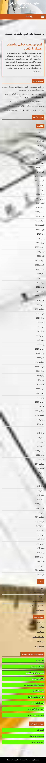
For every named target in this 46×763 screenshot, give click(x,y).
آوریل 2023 (40, 243)
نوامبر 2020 (40, 353)
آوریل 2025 (40, 154)
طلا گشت (41, 627)
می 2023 (41, 238)
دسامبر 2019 (39, 402)
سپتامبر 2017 (39, 517)
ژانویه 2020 (40, 397)
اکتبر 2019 (40, 406)
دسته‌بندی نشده (38, 601)
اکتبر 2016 (40, 565)
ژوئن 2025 (40, 145)
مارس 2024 (40, 198)
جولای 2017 (40, 526)
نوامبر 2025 (40, 136)
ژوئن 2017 (40, 530)
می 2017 (41, 535)
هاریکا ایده (40, 641)
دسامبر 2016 (39, 557)
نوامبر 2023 (40, 216)
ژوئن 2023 (40, 234)
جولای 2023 (40, 229)
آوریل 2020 (40, 384)
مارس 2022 (40, 287)
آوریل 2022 (40, 282)
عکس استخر (39, 610)
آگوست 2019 (39, 415)
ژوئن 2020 (40, 375)
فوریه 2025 (40, 163)
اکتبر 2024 (40, 172)
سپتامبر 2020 (39, 362)
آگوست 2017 (39, 521)
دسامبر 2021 (39, 296)
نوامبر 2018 (40, 455)
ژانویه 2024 (40, 207)
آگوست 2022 (39, 265)
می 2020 (41, 380)
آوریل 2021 (40, 331)
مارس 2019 (40, 437)
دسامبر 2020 (39, 349)
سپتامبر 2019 (39, 411)
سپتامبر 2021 (39, 309)
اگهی (42, 588)
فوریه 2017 (40, 548)
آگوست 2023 (39, 225)
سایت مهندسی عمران (36, 605)
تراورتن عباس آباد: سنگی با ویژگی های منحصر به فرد (25, 106)
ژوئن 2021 (40, 322)
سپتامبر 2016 (39, 570)
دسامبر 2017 (39, 504)
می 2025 (41, 150)
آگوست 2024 (39, 181)
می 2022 (41, 278)
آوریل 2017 (40, 539)
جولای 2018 (40, 473)
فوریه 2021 (40, 340)
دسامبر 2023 (39, 212)
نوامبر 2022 (40, 251)
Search (17, 16)
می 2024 (41, 190)
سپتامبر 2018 (39, 464)
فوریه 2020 (40, 393)
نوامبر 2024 (40, 167)
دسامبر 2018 (39, 450)
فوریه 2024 (40, 203)
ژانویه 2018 (40, 499)
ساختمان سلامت (38, 637)
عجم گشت (40, 632)
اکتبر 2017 (40, 512)
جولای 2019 (40, 420)
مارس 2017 (40, 543)
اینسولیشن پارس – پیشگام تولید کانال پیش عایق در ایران (24, 110)
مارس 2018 (40, 490)
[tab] (42, 16)
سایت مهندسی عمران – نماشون (23, 5)
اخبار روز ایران (39, 646)
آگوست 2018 (39, 468)
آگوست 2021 (39, 313)
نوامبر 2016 (40, 561)
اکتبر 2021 (40, 305)
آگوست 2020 (39, 366)
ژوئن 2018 (40, 477)
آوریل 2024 (40, 194)
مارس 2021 (40, 335)
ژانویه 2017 (40, 552)
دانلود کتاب (40, 596)
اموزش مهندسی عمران (36, 592)
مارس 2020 (40, 389)
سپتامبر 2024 (39, 176)
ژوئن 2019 (40, 424)
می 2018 (41, 482)
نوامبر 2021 (40, 300)
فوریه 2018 (40, 495)
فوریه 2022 (40, 291)
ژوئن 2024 (40, 185)
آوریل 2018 (40, 486)
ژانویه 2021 (40, 344)
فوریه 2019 (40, 442)
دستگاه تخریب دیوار (37, 622)
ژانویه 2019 (40, 446)
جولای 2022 (40, 269)
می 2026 (41, 132)
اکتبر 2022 (40, 256)
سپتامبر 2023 (39, 220)
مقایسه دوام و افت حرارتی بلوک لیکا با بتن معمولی (26, 101)
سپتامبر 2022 (39, 260)
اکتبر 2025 (40, 141)
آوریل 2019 (40, 433)
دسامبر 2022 (39, 247)
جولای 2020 (40, 371)
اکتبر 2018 (40, 459)
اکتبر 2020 (40, 358)
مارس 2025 (40, 158)
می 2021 (41, 327)
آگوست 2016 (39, 574)
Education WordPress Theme (19, 760)
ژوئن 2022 (40, 274)
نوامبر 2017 (40, 508)
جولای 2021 (40, 318)
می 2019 (41, 428)
